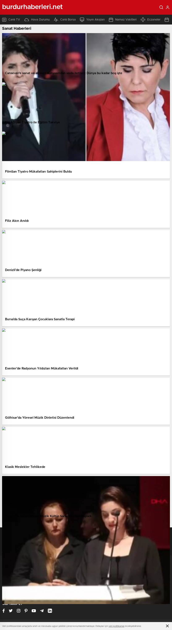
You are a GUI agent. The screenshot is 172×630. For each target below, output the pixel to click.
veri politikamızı (116, 626)
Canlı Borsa (68, 19)
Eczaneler (153, 19)
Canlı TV (14, 19)
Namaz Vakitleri (126, 19)
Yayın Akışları (95, 19)
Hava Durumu (40, 19)
